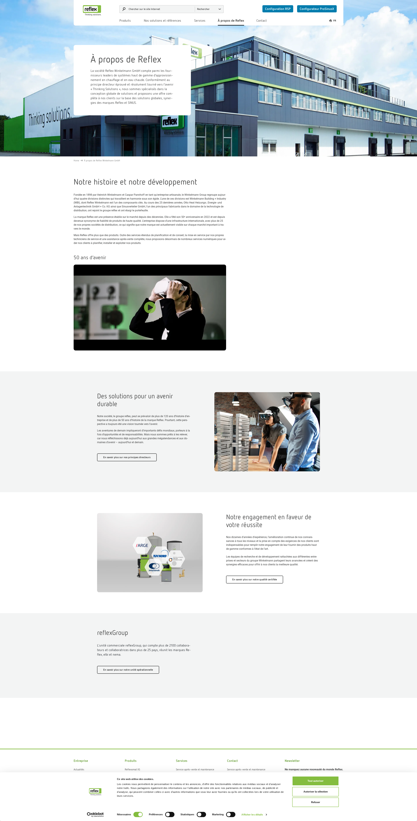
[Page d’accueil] (92, 10)
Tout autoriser (316, 780)
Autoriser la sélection (315, 791)
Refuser (315, 802)
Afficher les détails (252, 814)
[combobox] (171, 9)
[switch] (169, 814)
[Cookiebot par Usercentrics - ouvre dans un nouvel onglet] (95, 814)
